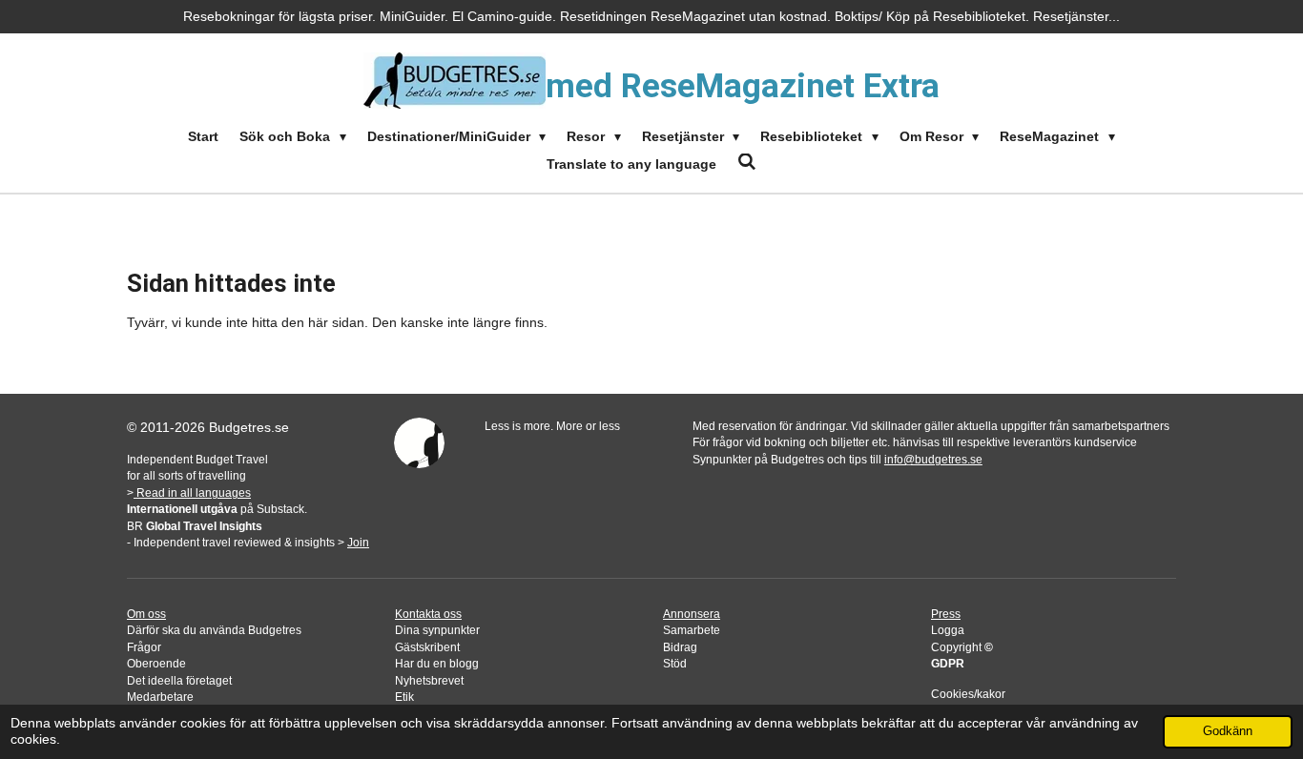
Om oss (146, 613)
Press (946, 613)
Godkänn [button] (1227, 731)
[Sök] (747, 162)
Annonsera (691, 613)
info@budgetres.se (933, 459)
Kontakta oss (428, 613)
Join (358, 542)
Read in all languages (192, 492)
